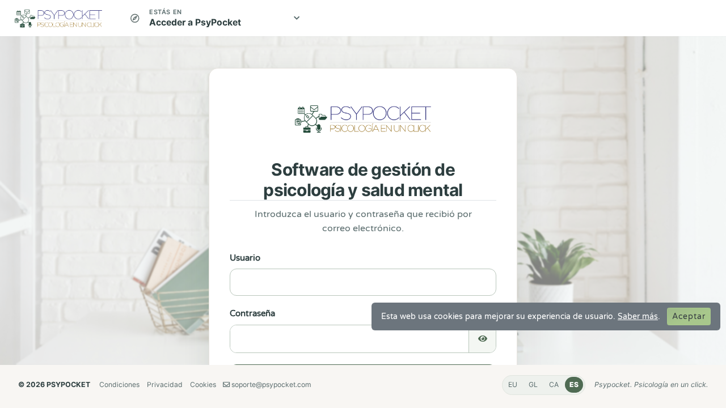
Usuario (245, 258)
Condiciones (119, 384)
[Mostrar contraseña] (482, 338)
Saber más (638, 316)
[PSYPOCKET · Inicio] (62, 18)
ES (574, 384)
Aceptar (689, 316)
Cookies (203, 384)
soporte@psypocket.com (270, 384)
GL (533, 384)
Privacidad (165, 384)
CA (554, 384)
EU (512, 384)
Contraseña (252, 313)
